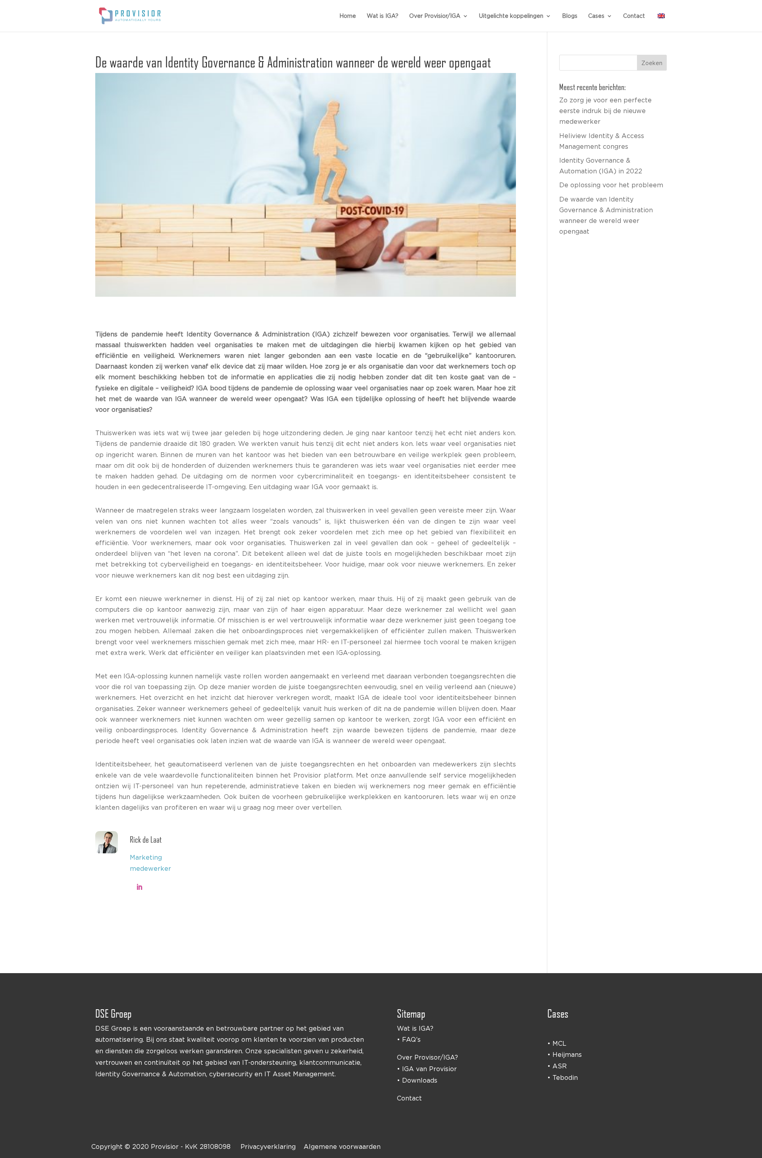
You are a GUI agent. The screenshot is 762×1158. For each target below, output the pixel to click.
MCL (559, 1043)
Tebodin (565, 1077)
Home (347, 16)
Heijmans (567, 1054)
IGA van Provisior (429, 1068)
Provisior (165, 1146)
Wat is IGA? (382, 16)
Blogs (569, 16)
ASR (559, 1066)
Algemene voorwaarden (342, 1146)
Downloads (419, 1080)
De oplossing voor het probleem (611, 184)
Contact (634, 16)
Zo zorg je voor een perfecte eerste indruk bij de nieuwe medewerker (605, 110)
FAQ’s (411, 1039)
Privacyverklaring (268, 1146)
